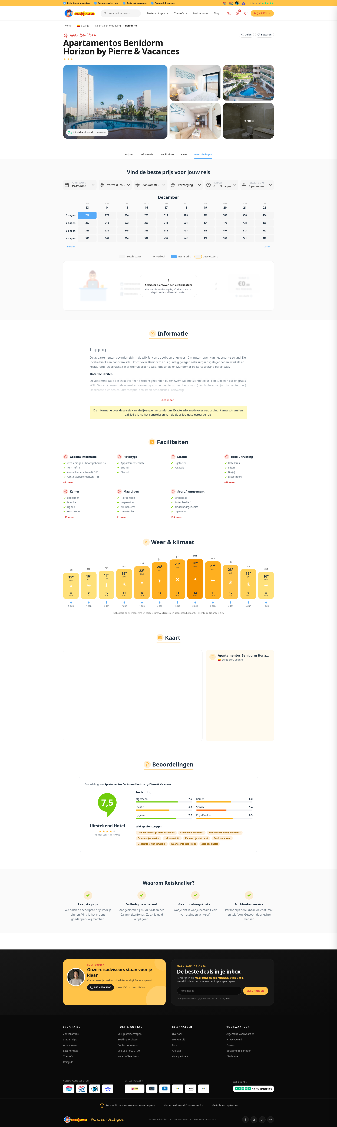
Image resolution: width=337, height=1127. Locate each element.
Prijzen (129, 154)
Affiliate (176, 1050)
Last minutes (200, 13)
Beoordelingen (203, 154)
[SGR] (231, 3)
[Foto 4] (195, 121)
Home (68, 25)
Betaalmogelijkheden (238, 1050)
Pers (174, 1045)
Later (269, 246)
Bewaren (266, 34)
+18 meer (230, 482)
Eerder (69, 246)
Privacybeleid (234, 1039)
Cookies (230, 1045)
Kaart (184, 154)
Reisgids (68, 1062)
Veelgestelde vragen (130, 1034)
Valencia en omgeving (108, 25)
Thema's (179, 13)
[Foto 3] (248, 83)
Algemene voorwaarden (240, 1034)
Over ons (177, 1034)
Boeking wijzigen (128, 1039)
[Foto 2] (195, 83)
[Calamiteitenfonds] (237, 3)
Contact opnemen (128, 1045)
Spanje (85, 25)
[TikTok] (262, 1119)
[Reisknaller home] (79, 13)
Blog (216, 13)
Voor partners (180, 1056)
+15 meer (176, 517)
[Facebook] (245, 1119)
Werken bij (178, 1039)
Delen (248, 34)
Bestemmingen (156, 13)
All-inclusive (70, 1045)
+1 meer (68, 482)
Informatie (146, 154)
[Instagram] (254, 1119)
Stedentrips (70, 1039)
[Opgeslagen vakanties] (245, 13)
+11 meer (68, 517)
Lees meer (168, 400)
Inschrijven (255, 990)
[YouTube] (270, 1119)
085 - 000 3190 (102, 987)
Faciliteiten (167, 154)
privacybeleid (225, 998)
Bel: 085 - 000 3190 (129, 1050)
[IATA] (244, 3)
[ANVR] (225, 3)
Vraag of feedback (128, 1056)
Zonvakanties (71, 1034)
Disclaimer (232, 1056)
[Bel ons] (228, 13)
